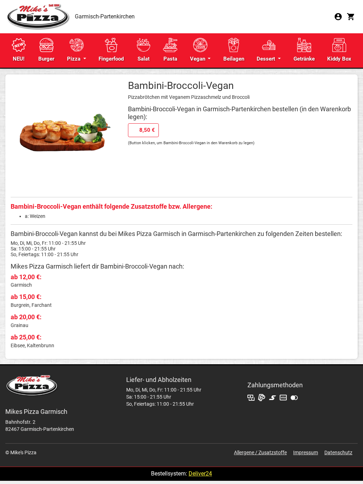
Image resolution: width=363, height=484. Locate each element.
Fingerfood (111, 59)
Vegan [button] (198, 59)
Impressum (305, 452)
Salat (144, 59)
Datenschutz (338, 452)
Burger (46, 59)
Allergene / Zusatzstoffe (260, 452)
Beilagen (233, 59)
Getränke (304, 59)
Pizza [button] (74, 59)
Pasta (170, 59)
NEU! (18, 59)
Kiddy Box (339, 59)
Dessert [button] (267, 59)
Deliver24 (200, 473)
